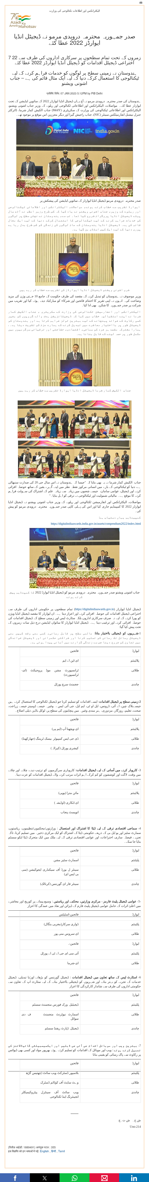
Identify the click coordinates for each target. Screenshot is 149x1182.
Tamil (61, 1151)
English (45, 1151)
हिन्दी (54, 1151)
